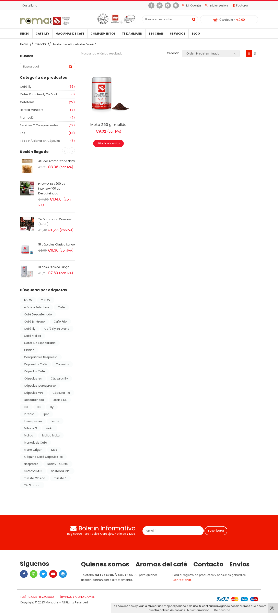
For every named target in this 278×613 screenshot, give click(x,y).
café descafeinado (38, 314)
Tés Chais (156, 34)
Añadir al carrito (108, 143)
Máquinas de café (70, 34)
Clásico (29, 350)
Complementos (103, 34)
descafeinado (34, 400)
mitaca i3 (30, 428)
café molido (32, 336)
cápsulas (62, 364)
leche (55, 421)
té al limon (32, 485)
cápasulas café (35, 364)
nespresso (31, 464)
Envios (239, 564)
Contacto (208, 564)
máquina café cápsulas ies (43, 457)
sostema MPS (60, 471)
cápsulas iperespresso (40, 386)
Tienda (40, 44)
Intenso (29, 414)
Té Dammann (132, 34)
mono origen (33, 450)
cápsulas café (34, 371)
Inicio (24, 34)
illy (52, 407)
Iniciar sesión (219, 5)
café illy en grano (56, 329)
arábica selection (36, 307)
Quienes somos (105, 564)
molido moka (51, 435)
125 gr (28, 300)
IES (39, 407)
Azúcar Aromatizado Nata (56, 161)
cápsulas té (61, 393)
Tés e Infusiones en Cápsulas (40, 141)
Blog (196, 34)
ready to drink (57, 464)
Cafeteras (27, 102)
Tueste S (60, 478)
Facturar (242, 5)
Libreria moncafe (32, 110)
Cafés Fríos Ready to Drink (39, 94)
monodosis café (35, 443)
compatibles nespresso (41, 357)
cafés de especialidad (40, 343)
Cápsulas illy (59, 378)
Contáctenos (182, 580)
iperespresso (33, 421)
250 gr (45, 300)
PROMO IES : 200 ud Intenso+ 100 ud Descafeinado (51, 188)
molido (28, 435)
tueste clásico (34, 478)
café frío (60, 322)
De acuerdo (222, 610)
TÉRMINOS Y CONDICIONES (76, 597)
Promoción (27, 118)
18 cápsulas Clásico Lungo (56, 244)
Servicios (177, 34)
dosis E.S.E (60, 400)
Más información (198, 610)
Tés (22, 133)
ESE (26, 407)
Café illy (42, 34)
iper (46, 414)
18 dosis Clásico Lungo (53, 267)
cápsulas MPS (34, 393)
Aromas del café (161, 564)
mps (54, 450)
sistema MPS (33, 471)
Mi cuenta (193, 5)
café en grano (34, 322)
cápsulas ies (33, 378)
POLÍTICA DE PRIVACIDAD (37, 597)
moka (49, 428)
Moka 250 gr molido (108, 124)
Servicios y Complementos (39, 125)
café (61, 307)
